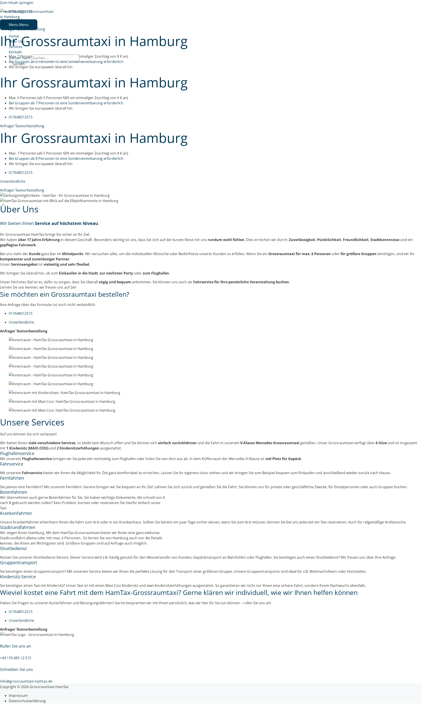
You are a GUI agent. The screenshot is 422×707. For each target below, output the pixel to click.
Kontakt (15, 52)
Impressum (18, 695)
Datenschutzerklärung (27, 700)
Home (14, 36)
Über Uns (17, 41)
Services (15, 46)
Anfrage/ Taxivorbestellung (22, 125)
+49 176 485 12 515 (15, 657)
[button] (17, 63)
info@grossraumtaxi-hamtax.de (26, 681)
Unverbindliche (12, 181)
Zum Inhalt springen (16, 2)
